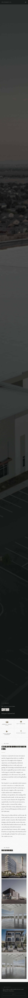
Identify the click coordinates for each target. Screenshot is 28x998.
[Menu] (25, 2)
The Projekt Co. (6, 2)
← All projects (5, 703)
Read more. (11, 990)
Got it (14, 994)
